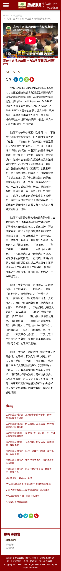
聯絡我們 (10, 544)
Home (6, 15)
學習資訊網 (52, 7)
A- (19, 71)
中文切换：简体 (50, 3)
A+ (8, 71)
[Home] (30, 5)
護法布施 (10, 548)
